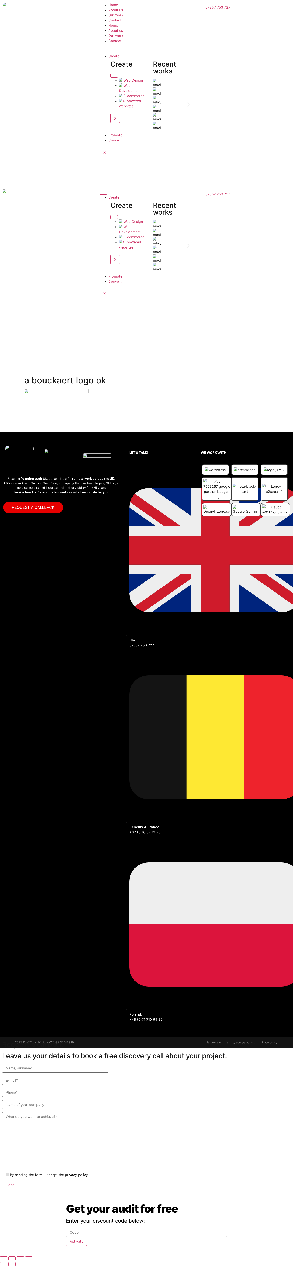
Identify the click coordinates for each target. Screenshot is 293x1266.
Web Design (132, 80)
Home (113, 5)
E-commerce (133, 96)
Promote (115, 135)
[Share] (12, 1258)
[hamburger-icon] (103, 51)
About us (115, 10)
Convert (115, 140)
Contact (114, 20)
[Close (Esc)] (3, 1258)
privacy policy (76, 1175)
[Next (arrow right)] (12, 1264)
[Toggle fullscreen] (20, 1258)
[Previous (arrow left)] (3, 1264)
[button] (155, 104)
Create (113, 56)
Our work (115, 15)
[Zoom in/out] (28, 1258)
